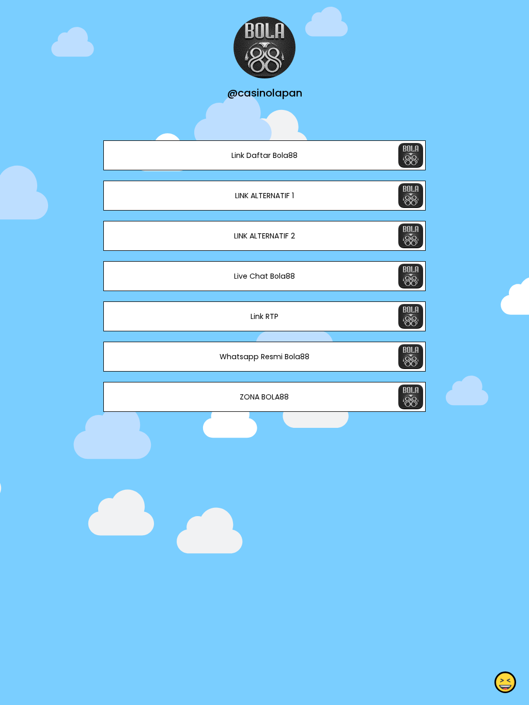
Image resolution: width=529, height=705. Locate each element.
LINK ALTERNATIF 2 (264, 236)
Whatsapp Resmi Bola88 (264, 356)
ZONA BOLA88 (264, 397)
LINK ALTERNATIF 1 (264, 195)
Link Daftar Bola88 (264, 155)
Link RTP (264, 316)
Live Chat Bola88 (264, 276)
